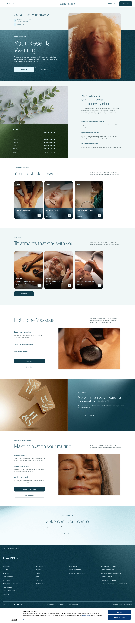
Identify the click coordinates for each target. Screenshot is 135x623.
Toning (37, 576)
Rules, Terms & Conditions (108, 580)
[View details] (39, 215)
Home (5, 548)
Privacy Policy (50, 604)
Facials (38, 573)
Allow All (119, 612)
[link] (28, 200)
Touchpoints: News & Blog (10, 583)
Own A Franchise (8, 576)
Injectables (39, 580)
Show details (26, 620)
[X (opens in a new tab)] (11, 604)
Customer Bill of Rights (107, 569)
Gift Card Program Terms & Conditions (111, 573)
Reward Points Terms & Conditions (78, 573)
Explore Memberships (74, 569)
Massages (38, 569)
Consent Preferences (73, 604)
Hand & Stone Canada (9, 590)
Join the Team (7, 580)
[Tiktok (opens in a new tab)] (21, 604)
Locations (6, 573)
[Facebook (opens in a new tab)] (8, 604)
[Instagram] (4, 604)
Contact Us (6, 594)
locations (11, 548)
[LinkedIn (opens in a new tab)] (14, 604)
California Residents (106, 576)
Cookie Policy (61, 604)
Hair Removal (39, 583)
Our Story (5, 569)
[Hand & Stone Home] (67, 4)
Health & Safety (7, 587)
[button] (29, 331)
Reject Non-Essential (119, 617)
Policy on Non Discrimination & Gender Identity (114, 583)
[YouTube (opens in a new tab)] (18, 604)
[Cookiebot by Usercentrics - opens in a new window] (13, 620)
